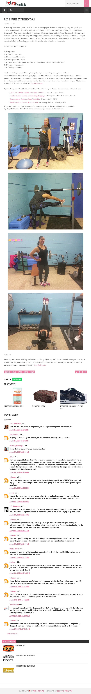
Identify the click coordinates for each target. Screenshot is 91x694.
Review (32, 372)
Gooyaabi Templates (64, 691)
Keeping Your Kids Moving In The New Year (71, 407)
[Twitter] (53, 2)
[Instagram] (60, 2)
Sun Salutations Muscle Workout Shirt (24, 102)
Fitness (14, 372)
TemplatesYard (38, 691)
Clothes (7, 372)
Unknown (12, 477)
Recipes (26, 372)
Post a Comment (12, 633)
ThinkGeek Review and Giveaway (25, 656)
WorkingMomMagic (16, 445)
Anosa (11, 492)
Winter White (14, 548)
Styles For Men (20, 645)
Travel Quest (14, 604)
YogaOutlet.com (37, 83)
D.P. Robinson (14, 506)
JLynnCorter (13, 434)
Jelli (10, 456)
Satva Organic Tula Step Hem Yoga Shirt (25, 99)
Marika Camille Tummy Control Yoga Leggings (27, 95)
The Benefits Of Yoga (38, 406)
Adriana (12, 562)
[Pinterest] (56, 2)
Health (20, 372)
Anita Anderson (15, 423)
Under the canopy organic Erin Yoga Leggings (27, 92)
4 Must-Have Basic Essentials (13, 406)
